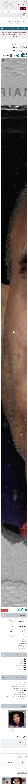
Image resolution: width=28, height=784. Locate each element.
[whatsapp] (21, 610)
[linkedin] (18, 610)
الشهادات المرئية (13, 21)
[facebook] (26, 610)
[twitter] (23, 610)
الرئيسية (25, 21)
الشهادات (20, 21)
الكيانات (18, 28)
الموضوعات (13, 28)
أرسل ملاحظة (23, 8)
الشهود (21, 28)
